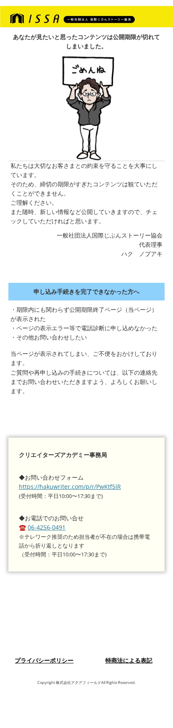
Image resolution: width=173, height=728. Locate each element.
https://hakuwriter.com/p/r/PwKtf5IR (70, 487)
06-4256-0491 (47, 527)
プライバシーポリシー (44, 660)
